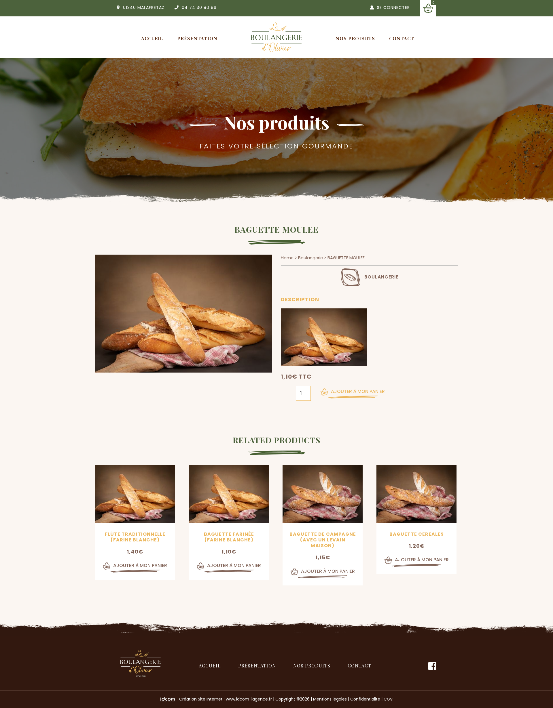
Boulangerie (310, 258)
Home (287, 258)
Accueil (152, 38)
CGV (388, 699)
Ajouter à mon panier (358, 391)
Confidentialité (365, 699)
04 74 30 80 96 (199, 7)
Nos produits (355, 38)
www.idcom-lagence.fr (249, 699)
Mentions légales (330, 699)
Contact (401, 38)
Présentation (197, 38)
